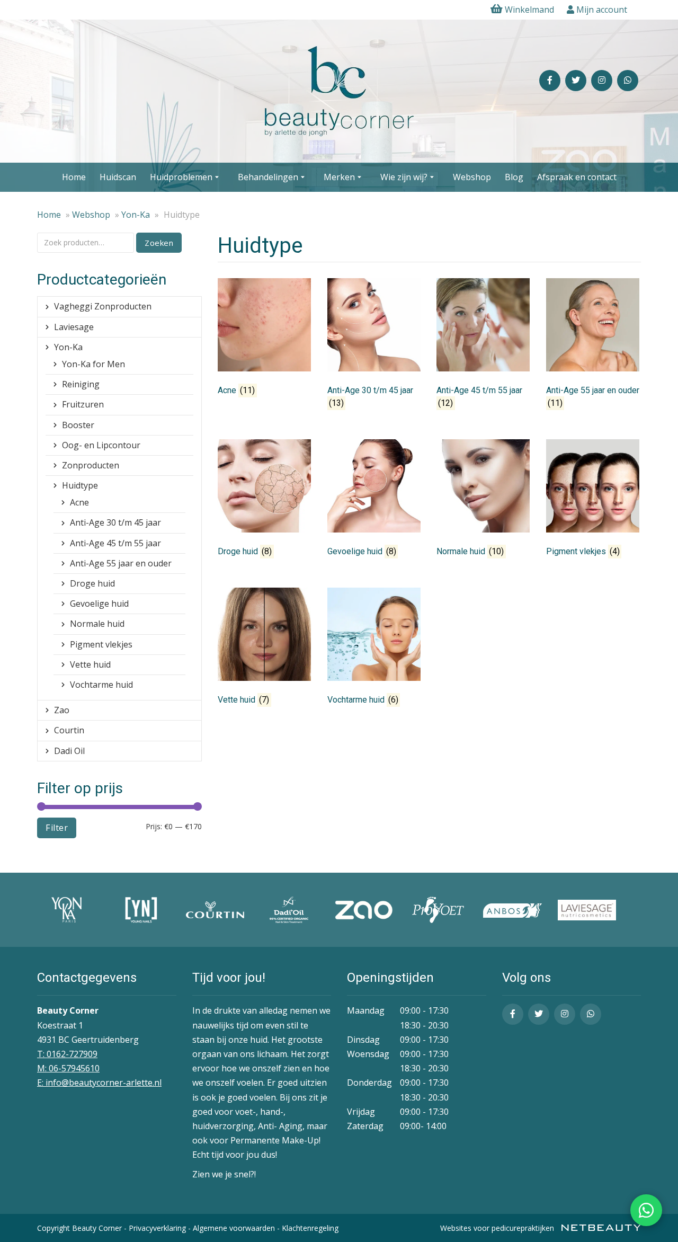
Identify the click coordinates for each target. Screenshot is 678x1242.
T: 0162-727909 (67, 1054)
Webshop (472, 177)
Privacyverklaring (157, 1228)
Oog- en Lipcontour (101, 445)
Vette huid (90, 664)
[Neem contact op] (646, 1210)
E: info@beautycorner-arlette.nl (99, 1082)
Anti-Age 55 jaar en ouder (121, 563)
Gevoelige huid (99, 603)
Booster (78, 425)
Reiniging (81, 384)
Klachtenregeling (310, 1228)
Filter (57, 827)
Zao (61, 710)
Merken (339, 177)
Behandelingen (268, 177)
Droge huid (92, 583)
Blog (514, 177)
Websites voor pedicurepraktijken (498, 1228)
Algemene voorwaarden (234, 1228)
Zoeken (159, 242)
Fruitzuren (83, 404)
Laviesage (74, 327)
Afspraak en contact (577, 177)
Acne (79, 502)
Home (74, 177)
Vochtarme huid (101, 684)
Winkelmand (529, 9)
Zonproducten (90, 465)
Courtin (69, 730)
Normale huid (97, 623)
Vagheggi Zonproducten (102, 306)
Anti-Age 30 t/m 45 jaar (115, 522)
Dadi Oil (69, 751)
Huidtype (80, 485)
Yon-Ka (135, 214)
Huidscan (118, 177)
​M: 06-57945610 (68, 1068)
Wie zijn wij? (403, 177)
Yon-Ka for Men (93, 364)
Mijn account (600, 9)
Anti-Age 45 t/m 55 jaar (115, 543)
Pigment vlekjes (101, 644)
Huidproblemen (181, 177)
